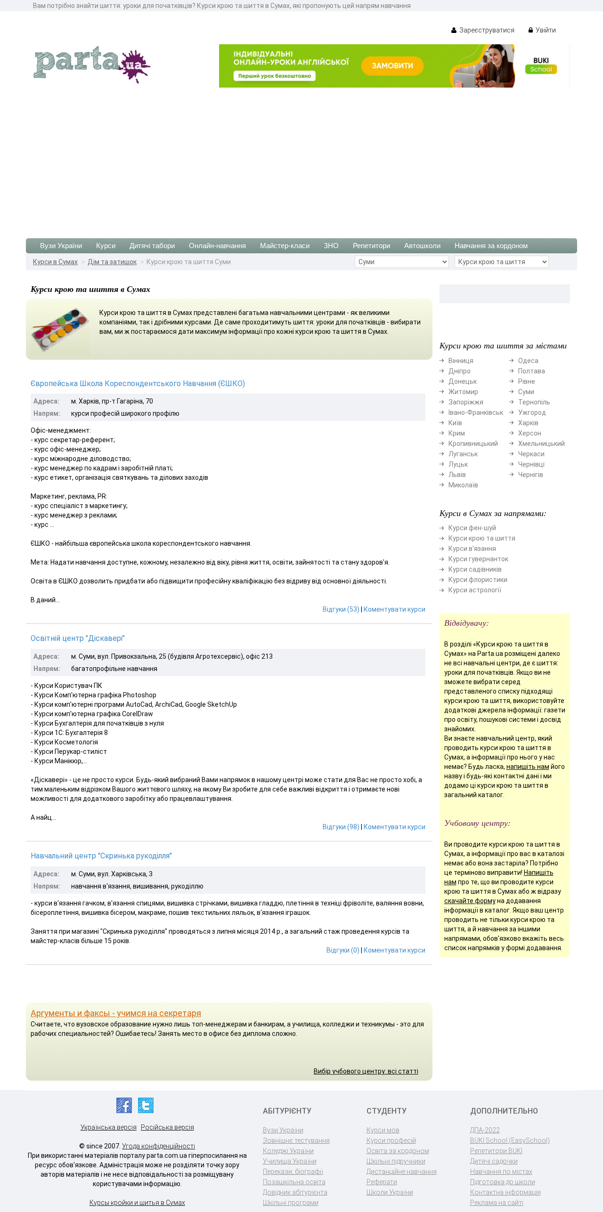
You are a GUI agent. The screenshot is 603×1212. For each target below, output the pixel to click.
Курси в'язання (472, 548)
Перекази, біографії (293, 1171)
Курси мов (383, 1130)
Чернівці (531, 464)
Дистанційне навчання (402, 1171)
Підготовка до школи (502, 1182)
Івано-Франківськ (475, 412)
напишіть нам (527, 766)
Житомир (463, 392)
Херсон (529, 433)
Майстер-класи (285, 246)
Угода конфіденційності (158, 1146)
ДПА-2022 (485, 1130)
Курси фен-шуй (472, 528)
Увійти (545, 30)
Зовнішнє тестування (296, 1140)
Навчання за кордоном (491, 246)
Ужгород (532, 412)
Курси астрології (474, 590)
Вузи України (61, 246)
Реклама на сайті (496, 1202)
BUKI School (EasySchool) (510, 1140)
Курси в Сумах (55, 262)
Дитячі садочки (494, 1161)
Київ (455, 423)
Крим (456, 433)
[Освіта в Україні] (92, 64)
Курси (105, 246)
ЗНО (331, 246)
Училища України (290, 1161)
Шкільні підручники (396, 1161)
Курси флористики (477, 579)
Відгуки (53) (341, 609)
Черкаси (531, 454)
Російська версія (167, 1127)
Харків (528, 423)
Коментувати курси (394, 609)
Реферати (382, 1182)
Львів (457, 474)
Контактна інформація (505, 1192)
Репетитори (371, 246)
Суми (526, 392)
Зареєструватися (486, 30)
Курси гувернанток (478, 559)
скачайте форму (470, 901)
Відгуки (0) (342, 950)
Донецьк (462, 381)
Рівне (526, 381)
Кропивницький (473, 443)
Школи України (390, 1192)
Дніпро (459, 371)
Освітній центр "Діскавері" (78, 638)
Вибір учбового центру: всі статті (366, 1071)
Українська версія (109, 1127)
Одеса (528, 360)
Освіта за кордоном (398, 1151)
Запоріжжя (465, 402)
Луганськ (463, 454)
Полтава (531, 371)
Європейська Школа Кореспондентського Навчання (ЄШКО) (138, 383)
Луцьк (458, 464)
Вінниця (460, 360)
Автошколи (422, 246)
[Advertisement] (301, 158)
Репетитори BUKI (496, 1151)
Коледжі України (288, 1151)
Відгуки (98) (341, 827)
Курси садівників (475, 569)
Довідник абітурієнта (295, 1192)
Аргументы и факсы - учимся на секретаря (116, 1013)
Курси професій (391, 1140)
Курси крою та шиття (481, 538)
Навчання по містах (501, 1171)
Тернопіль (534, 402)
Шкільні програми (290, 1202)
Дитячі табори (152, 246)
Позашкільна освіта (294, 1182)
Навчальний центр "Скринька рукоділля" (101, 855)
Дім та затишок (112, 262)
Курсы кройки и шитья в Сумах (137, 1202)
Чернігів (530, 474)
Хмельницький (541, 443)
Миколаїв (463, 485)
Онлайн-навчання (217, 246)
